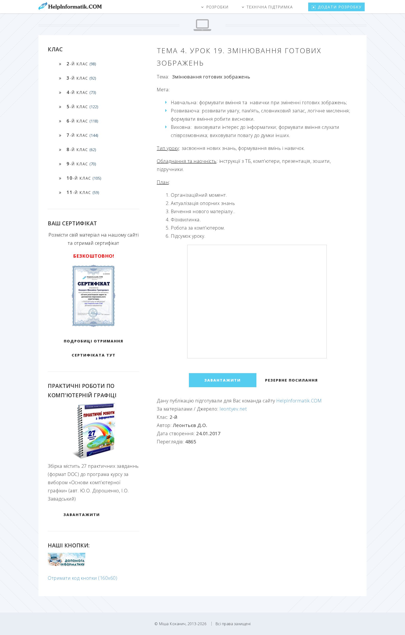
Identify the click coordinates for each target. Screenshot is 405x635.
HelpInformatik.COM (299, 400)
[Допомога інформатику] (66, 565)
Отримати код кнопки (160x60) (82, 578)
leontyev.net (233, 409)
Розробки (217, 7)
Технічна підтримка (270, 7)
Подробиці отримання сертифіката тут (93, 348)
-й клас (81, 63)
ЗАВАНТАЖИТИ (82, 514)
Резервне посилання (291, 380)
